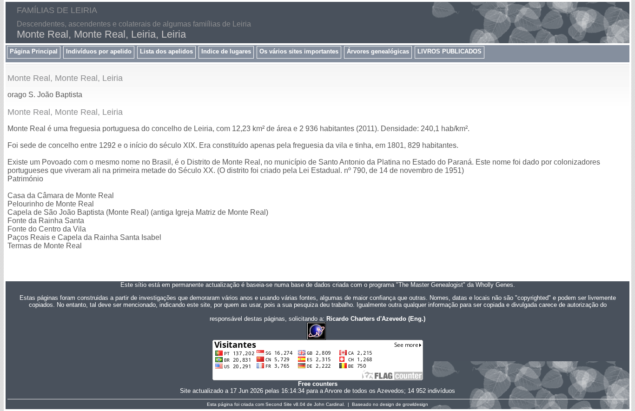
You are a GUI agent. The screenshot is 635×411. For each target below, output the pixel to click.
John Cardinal (329, 404)
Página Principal (34, 51)
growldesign (415, 404)
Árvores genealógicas (378, 51)
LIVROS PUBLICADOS (449, 51)
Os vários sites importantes (298, 51)
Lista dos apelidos (166, 51)
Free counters (317, 383)
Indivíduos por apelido (99, 51)
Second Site (278, 404)
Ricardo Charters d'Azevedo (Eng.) (375, 318)
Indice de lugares (226, 51)
